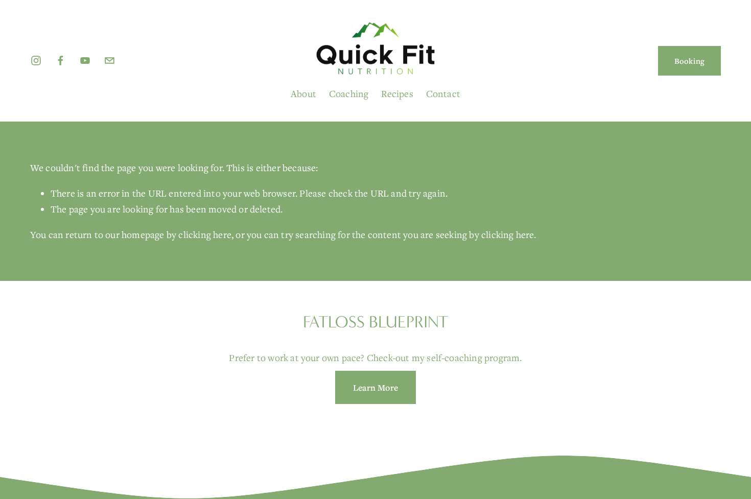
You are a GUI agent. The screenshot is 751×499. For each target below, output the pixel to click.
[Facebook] (60, 60)
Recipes (397, 93)
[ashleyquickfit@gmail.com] (109, 60)
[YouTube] (85, 60)
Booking (689, 61)
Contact (443, 93)
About (303, 93)
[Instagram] (36, 60)
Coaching (349, 93)
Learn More (375, 387)
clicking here (204, 234)
